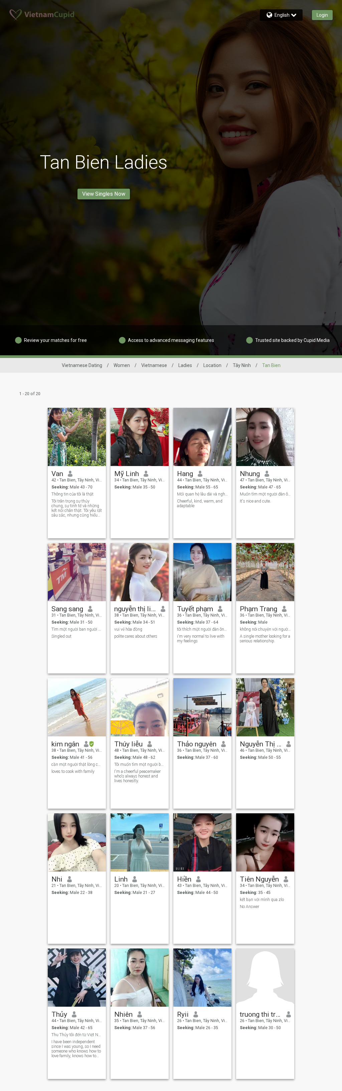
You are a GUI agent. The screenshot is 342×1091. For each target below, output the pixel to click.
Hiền (184, 879)
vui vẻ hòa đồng (128, 629)
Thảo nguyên (196, 744)
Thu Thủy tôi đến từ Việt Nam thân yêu (77, 1034)
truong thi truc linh (261, 1014)
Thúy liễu (128, 744)
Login (322, 15)
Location (212, 365)
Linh (121, 879)
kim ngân (65, 744)
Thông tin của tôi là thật (72, 494)
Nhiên (123, 1014)
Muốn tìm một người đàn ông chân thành (265, 494)
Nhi (56, 879)
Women (122, 365)
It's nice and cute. (255, 501)
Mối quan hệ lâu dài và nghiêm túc (202, 494)
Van (57, 474)
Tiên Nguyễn (259, 879)
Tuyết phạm (195, 609)
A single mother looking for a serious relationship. (265, 638)
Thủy (59, 1014)
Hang (185, 474)
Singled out (61, 636)
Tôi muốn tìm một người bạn (139, 764)
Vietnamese (154, 365)
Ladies (185, 365)
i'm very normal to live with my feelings (200, 638)
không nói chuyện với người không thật (265, 629)
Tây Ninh (242, 365)
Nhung (250, 474)
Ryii (183, 1014)
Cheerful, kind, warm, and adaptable (199, 503)
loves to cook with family (73, 771)
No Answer (249, 906)
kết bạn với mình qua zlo (262, 899)
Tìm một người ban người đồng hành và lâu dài (77, 629)
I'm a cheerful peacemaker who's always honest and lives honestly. (137, 776)
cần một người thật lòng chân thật (77, 764)
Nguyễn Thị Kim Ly (261, 744)
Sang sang (67, 609)
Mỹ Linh (126, 474)
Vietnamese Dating (82, 365)
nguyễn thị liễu (135, 609)
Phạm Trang (258, 609)
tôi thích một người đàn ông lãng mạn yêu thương (202, 629)
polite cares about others (135, 636)
